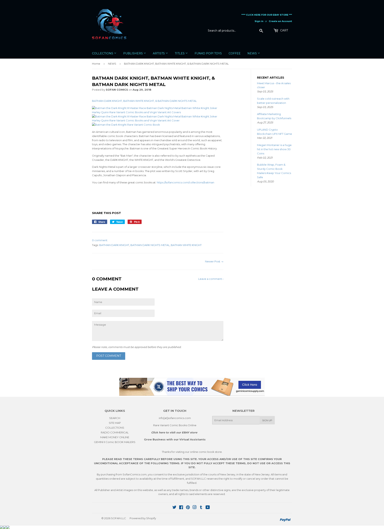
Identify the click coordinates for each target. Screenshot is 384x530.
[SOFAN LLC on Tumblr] (201, 507)
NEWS (252, 53)
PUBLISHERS (133, 53)
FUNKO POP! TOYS (208, 53)
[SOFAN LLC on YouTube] (208, 507)
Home (96, 63)
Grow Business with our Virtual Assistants (175, 439)
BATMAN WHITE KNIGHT (186, 245)
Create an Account (280, 21)
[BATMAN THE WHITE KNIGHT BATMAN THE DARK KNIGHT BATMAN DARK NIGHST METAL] (126, 124)
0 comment (99, 240)
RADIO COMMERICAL (115, 432)
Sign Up (267, 420)
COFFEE (235, 53)
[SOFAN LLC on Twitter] (174, 507)
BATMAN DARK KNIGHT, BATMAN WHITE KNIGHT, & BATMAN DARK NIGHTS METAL (144, 100)
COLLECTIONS (103, 53)
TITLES (180, 53)
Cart (283, 30)
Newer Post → (214, 261)
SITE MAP (115, 422)
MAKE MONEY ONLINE (114, 437)
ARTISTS (159, 53)
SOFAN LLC (118, 518)
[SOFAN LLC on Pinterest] (188, 507)
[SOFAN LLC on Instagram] (195, 507)
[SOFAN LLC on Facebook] (181, 507)
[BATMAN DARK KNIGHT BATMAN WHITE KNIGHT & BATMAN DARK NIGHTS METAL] (157, 120)
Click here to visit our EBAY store (174, 432)
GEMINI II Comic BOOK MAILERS (114, 442)
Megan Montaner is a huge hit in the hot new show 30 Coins (274, 149)
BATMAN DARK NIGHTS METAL (150, 245)
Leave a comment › (210, 278)
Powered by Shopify (143, 518)
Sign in (259, 21)
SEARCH (114, 418)
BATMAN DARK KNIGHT (114, 245)
